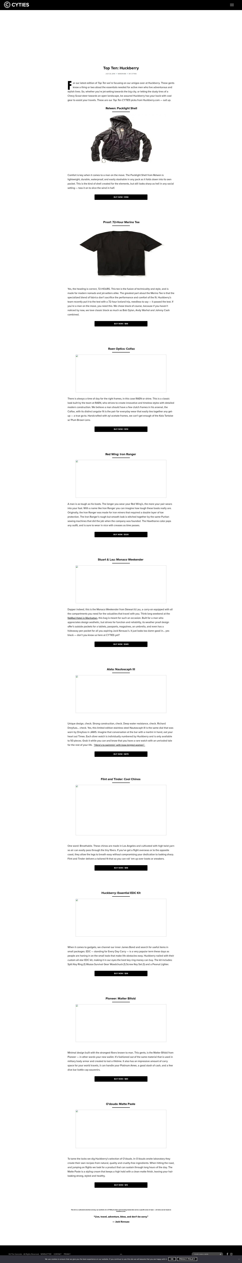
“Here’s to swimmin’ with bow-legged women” (119, 745)
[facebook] (227, 1254)
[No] (239, 1259)
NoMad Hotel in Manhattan (82, 618)
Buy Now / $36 (121, 973)
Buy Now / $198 (121, 197)
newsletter (46, 1254)
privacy (67, 1254)
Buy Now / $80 (121, 1079)
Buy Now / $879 (121, 754)
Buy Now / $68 (121, 323)
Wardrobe (122, 74)
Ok (172, 1259)
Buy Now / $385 (121, 644)
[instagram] (231, 1254)
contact (58, 1254)
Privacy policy (187, 1259)
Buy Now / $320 (121, 534)
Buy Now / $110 (121, 429)
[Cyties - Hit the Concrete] (16, 7)
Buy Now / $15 (121, 1185)
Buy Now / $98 (121, 867)
